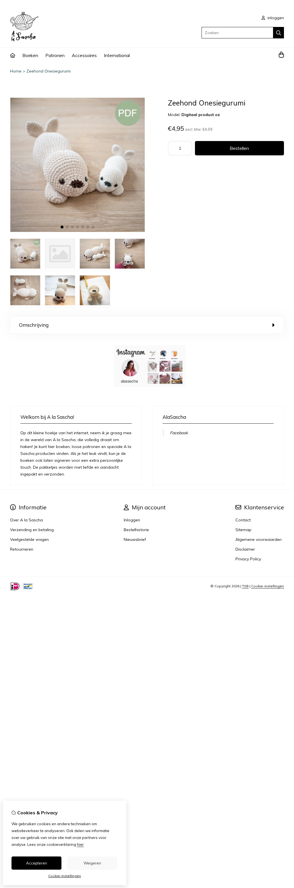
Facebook (179, 432)
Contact (243, 520)
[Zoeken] (278, 32)
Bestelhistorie (136, 529)
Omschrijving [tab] (34, 325)
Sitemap (243, 529)
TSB (245, 586)
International (117, 55)
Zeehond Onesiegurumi (48, 71)
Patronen (55, 55)
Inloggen (132, 520)
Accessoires (84, 55)
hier (80, 844)
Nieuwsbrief (135, 539)
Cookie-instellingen (267, 586)
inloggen (275, 17)
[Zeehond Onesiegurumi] (77, 230)
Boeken (30, 55)
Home (16, 71)
